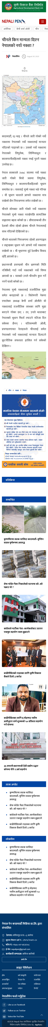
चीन (37, 28)
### (16, 390)
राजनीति (37, 979)
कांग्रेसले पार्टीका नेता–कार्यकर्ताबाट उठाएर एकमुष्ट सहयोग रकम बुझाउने (23, 630)
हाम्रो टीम (24, 959)
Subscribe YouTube (16, 1016)
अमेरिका (7, 28)
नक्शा (17, 390)
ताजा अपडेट (12, 784)
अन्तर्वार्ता (5, 984)
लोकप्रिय (10, 839)
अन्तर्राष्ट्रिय (5, 979)
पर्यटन (20, 988)
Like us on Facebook (16, 1004)
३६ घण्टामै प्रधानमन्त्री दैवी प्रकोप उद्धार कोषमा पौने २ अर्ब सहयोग (21, 767)
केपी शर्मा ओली (23, 28)
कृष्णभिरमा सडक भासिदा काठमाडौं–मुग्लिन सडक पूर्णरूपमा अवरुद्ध (24, 541)
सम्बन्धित (10, 500)
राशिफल (37, 984)
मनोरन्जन (37, 975)
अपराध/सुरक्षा (7, 988)
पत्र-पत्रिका (22, 984)
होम (3, 975)
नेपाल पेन (21, 979)
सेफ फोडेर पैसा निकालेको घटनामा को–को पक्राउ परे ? (23, 585)
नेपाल (24, 390)
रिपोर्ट (36, 988)
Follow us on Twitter (17, 1010)
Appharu (38, 1024)
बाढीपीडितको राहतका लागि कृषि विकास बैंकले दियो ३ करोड (22, 675)
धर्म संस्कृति (22, 975)
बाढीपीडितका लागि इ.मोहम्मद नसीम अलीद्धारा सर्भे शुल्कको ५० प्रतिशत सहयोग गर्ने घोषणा (23, 721)
